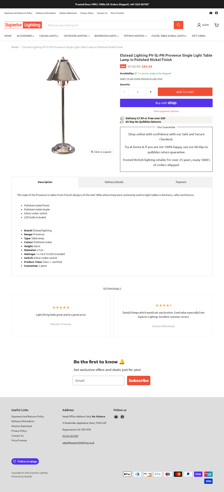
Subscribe (139, 380)
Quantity (125, 84)
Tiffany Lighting (134, 35)
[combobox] (110, 25)
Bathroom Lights (105, 35)
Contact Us (102, 13)
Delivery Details (114, 182)
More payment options (166, 111)
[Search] (178, 25)
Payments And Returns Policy (18, 13)
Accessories (25, 35)
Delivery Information (46, 13)
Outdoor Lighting (76, 35)
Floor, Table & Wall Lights (168, 35)
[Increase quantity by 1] (151, 91)
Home (8, 35)
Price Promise (117, 13)
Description (45, 182)
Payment (181, 182)
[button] (203, 25)
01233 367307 (70, 435)
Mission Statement (68, 13)
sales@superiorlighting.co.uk (78, 442)
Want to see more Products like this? (141, 78)
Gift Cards (198, 35)
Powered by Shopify (21, 476)
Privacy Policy (86, 13)
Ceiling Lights (48, 35)
